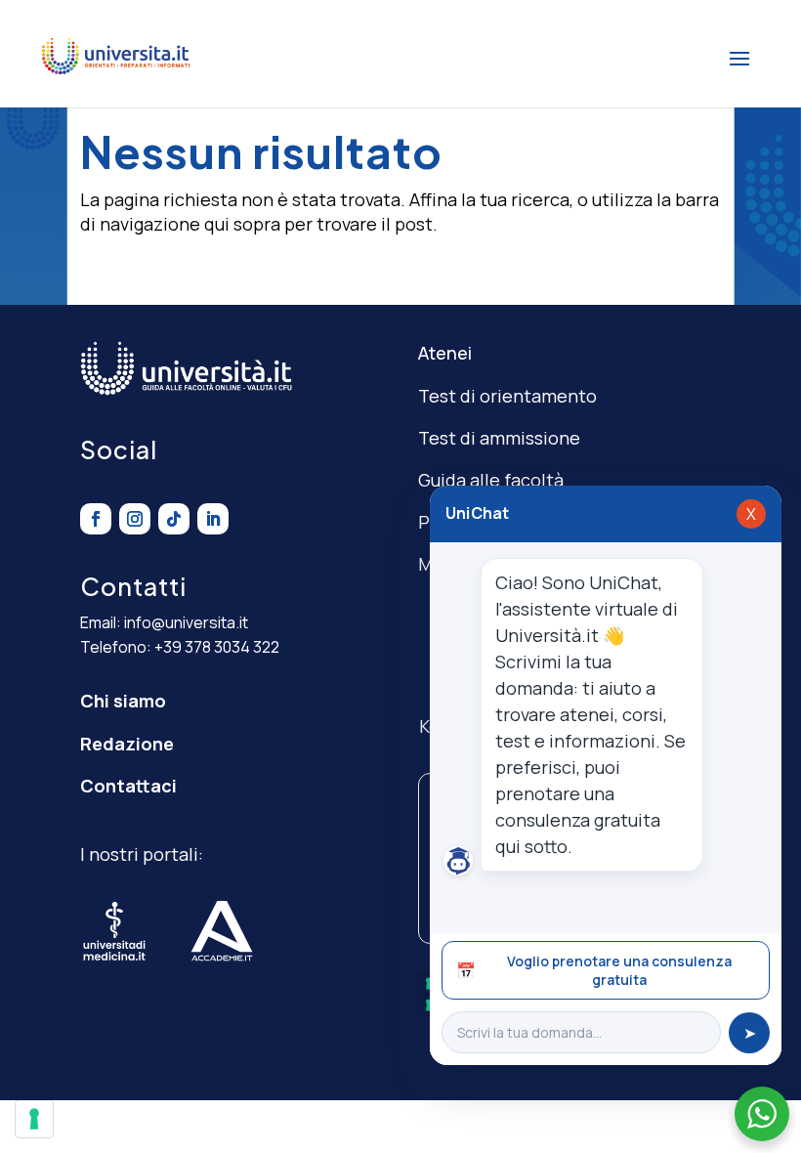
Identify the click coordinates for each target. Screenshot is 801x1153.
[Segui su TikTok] (174, 518)
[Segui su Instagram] (134, 518)
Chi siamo (123, 700)
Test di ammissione (499, 437)
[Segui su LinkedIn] (213, 518)
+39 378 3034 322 (216, 647)
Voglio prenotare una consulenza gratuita (594, 970)
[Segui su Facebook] (95, 518)
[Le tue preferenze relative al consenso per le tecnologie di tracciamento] (34, 1118)
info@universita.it (186, 622)
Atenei (445, 352)
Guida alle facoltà (491, 479)
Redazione (127, 743)
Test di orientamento (507, 395)
